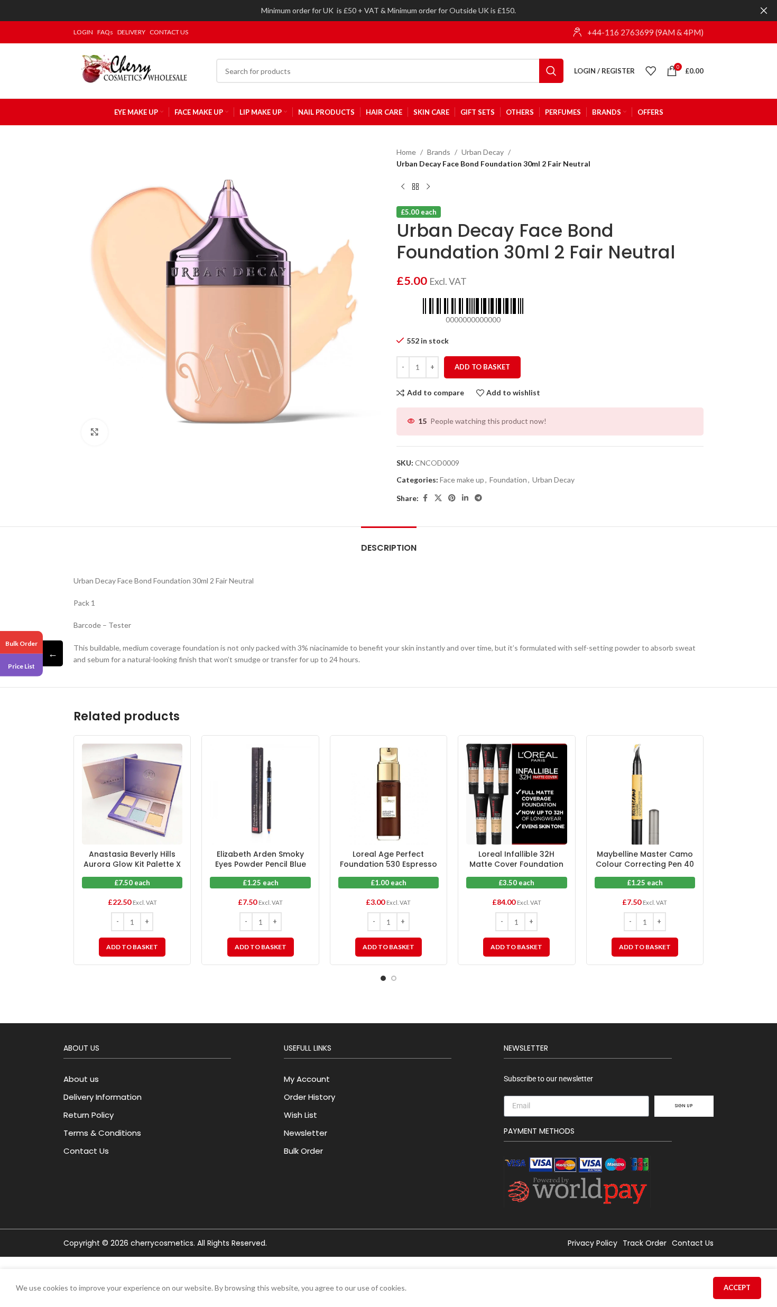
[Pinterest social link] (452, 498)
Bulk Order (21, 643)
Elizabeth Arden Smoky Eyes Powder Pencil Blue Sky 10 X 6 (260, 864)
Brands (438, 151)
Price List (21, 666)
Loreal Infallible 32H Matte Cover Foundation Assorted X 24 (516, 864)
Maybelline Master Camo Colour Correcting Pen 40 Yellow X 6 (645, 864)
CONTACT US (169, 32)
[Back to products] (415, 187)
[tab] (389, 542)
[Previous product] (402, 187)
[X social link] (438, 498)
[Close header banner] (764, 10)
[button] (132, 947)
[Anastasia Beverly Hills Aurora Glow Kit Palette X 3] (132, 794)
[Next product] (428, 187)
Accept (737, 1287)
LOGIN (83, 32)
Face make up (462, 479)
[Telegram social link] (478, 498)
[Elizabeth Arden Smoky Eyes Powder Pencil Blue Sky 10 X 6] (260, 794)
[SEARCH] (551, 71)
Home (406, 151)
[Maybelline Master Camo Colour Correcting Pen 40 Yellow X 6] (645, 794)
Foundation (508, 479)
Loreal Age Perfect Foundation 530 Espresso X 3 (388, 864)
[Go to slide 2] (393, 978)
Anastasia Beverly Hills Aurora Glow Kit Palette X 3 (132, 864)
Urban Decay (482, 151)
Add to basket (482, 367)
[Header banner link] (372, 10)
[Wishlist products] (650, 70)
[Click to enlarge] (94, 432)
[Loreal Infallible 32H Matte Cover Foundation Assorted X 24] (516, 794)
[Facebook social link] (425, 498)
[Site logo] (139, 70)
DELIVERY (131, 32)
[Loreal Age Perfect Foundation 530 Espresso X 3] (388, 794)
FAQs (105, 32)
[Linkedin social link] (465, 498)
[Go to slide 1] (383, 978)
